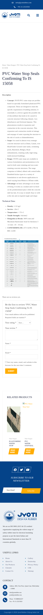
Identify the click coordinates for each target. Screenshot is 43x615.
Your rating (10, 322)
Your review (11, 328)
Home (4, 65)
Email (8, 353)
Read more (12, 451)
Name (8, 343)
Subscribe (31, 491)
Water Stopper (11, 65)
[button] (37, 15)
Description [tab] (6, 95)
